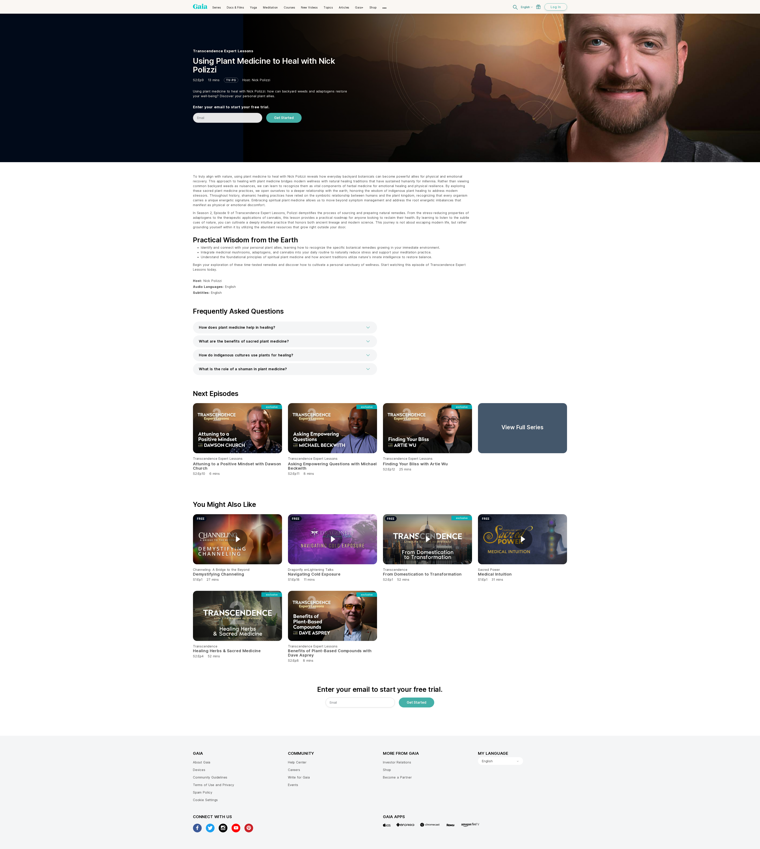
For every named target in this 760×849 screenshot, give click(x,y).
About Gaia (201, 762)
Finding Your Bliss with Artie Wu (415, 464)
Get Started (284, 118)
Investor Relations (397, 762)
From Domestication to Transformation (422, 574)
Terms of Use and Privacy (213, 785)
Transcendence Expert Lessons (223, 51)
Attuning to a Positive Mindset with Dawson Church (237, 466)
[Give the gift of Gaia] (538, 7)
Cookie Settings (205, 800)
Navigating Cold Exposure (314, 574)
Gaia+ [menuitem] (359, 7)
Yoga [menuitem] (253, 7)
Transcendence (395, 570)
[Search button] (515, 6)
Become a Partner (397, 777)
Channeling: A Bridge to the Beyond (221, 570)
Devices (199, 770)
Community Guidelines (210, 777)
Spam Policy (202, 792)
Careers (294, 770)
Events (293, 785)
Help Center (297, 762)
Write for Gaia (299, 777)
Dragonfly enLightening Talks (311, 570)
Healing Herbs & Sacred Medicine (227, 650)
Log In (556, 7)
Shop (387, 770)
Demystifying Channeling (218, 574)
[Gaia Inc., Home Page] (200, 6)
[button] (285, 327)
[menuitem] (216, 6)
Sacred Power (489, 570)
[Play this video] (237, 539)
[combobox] (500, 761)
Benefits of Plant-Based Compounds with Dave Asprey (330, 653)
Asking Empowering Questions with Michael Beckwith (332, 466)
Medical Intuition (495, 574)
